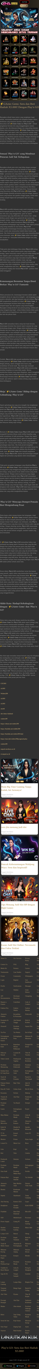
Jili (6, 66)
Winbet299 (4, 693)
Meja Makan (4, 1115)
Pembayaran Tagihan (17, 1060)
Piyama (15, 1294)
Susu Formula (16, 1078)
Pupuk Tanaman (16, 1239)
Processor (28, 1217)
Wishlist (15, 990)
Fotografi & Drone (28, 1045)
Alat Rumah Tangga (17, 1021)
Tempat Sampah (15, 1275)
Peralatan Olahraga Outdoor (28, 1309)
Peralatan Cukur (3, 1104)
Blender (27, 1256)
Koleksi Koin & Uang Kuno (5, 1072)
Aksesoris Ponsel (28, 1122)
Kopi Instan (17, 1320)
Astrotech (33, 66)
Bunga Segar (17, 1288)
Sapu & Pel (4, 1274)
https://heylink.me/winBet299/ (10, 729)
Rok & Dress (29, 1089)
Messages (28, 986)
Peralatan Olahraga (16, 1027)
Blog (26, 964)
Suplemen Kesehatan (28, 1301)
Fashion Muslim (27, 1009)
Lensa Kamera (15, 1122)
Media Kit (4, 968)
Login (24, 5)
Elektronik (28, 1014)
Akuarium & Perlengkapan (17, 1245)
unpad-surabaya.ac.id (8, 749)
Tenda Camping (28, 1197)
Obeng (27, 1233)
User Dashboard (28, 981)
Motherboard (17, 1217)
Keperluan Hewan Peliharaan (16, 1047)
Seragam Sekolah (16, 1178)
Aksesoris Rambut (3, 1184)
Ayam (27, 1327)
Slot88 (5, 77)
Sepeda (3, 1195)
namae (11, 1360)
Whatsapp (9, 1366)
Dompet (27, 1103)
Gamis (3, 1109)
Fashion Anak (15, 1072)
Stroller (27, 1171)
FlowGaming (6, 88)
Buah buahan (17, 1330)
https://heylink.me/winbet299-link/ (12, 734)
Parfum (15, 1093)
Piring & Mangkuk (28, 1269)
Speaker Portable (16, 1207)
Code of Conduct (27, 1003)
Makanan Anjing (16, 1251)
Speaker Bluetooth (28, 1128)
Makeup (27, 1093)
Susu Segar (4, 1327)
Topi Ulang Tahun (16, 1316)
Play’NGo (15, 55)
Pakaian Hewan (27, 1251)
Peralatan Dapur (3, 1257)
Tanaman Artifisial (3, 1289)
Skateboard (16, 1195)
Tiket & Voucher (27, 1054)
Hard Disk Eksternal (16, 1213)
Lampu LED (4, 1233)
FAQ (14, 964)
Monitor (3, 1139)
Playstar (24, 88)
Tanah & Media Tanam (5, 1245)
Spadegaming (6, 99)
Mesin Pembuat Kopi (5, 1263)
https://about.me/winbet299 (10, 724)
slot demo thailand (7, 714)
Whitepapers (29, 976)
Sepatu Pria (28, 1026)
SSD (2, 1217)
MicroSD (28, 1211)
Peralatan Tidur (3, 1166)
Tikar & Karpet (27, 1295)
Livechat (33, 1366)
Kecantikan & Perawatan (17, 1015)
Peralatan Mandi (16, 1166)
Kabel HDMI (29, 1205)
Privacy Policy (27, 959)
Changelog (28, 996)
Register (15, 980)
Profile (3, 986)
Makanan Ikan (28, 1245)
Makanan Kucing (3, 1251)
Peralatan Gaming (16, 1229)
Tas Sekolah (28, 1177)
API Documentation (5, 997)
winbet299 (4, 719)
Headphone (4, 1205)
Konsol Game (15, 1134)
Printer (15, 1139)
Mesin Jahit (28, 1227)
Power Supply (5, 1221)
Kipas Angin (29, 1139)
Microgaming (15, 77)
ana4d (3, 709)
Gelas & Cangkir (15, 1269)
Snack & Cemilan (3, 1078)
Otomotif (3, 1026)
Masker (3, 1306)
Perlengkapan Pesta (17, 1037)
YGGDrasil (33, 44)
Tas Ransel (16, 1103)
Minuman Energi (28, 1322)
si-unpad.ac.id (5, 754)
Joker (24, 55)
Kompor (16, 1256)
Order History (27, 991)
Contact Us (4, 964)
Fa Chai (24, 44)
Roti (2, 1153)
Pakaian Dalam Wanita (5, 1084)
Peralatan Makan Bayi (17, 1172)
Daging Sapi (17, 1327)
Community (17, 976)
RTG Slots (33, 88)
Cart (2, 990)
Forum (3, 976)
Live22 (33, 77)
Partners (15, 968)
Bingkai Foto (29, 1282)
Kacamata (4, 1093)
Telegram (21, 1366)
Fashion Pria (4, 1008)
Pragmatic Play (33, 55)
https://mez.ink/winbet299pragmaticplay (14, 739)
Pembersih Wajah (28, 1098)
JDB (15, 44)
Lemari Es (4, 1143)
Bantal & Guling (28, 1289)
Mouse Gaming (27, 1223)
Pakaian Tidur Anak (28, 1184)
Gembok (27, 1274)
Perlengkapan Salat (17, 1110)
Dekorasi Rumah (3, 1054)
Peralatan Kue (28, 1263)
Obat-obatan (17, 1306)
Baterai (15, 1233)
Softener (27, 1159)
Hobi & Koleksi (27, 1021)
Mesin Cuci (16, 1143)
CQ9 (6, 55)
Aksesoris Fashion (3, 1015)
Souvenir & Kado (4, 1045)
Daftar (24, 2)
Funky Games (33, 99)
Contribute (16, 1002)
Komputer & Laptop (4, 1021)
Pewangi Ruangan (3, 1301)
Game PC (28, 1133)
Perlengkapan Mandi (29, 1072)
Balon (2, 1314)
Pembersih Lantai (4, 1160)
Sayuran (3, 1330)
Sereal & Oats (5, 1320)
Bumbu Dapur (27, 1332)
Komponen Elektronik (16, 1066)
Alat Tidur (4, 1294)
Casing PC (16, 1221)
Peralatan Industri (28, 1066)
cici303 (3, 688)
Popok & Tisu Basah (28, 1078)
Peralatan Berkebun (28, 1060)
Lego (26, 1189)
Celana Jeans (17, 1089)
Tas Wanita (16, 1032)
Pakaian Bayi (5, 1177)
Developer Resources (16, 997)
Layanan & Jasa (16, 1054)
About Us (3, 958)
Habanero (5, 44)
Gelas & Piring (27, 1116)
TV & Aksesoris (3, 1134)
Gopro (27, 1201)
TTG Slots (24, 66)
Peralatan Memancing (4, 1066)
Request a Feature (3, 1003)
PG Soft (24, 77)
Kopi (14, 1149)
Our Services (17, 958)
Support (27, 972)
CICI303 (3, 683)
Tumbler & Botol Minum (5, 1269)
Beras (26, 1143)
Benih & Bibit (27, 1239)
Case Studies (17, 972)
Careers (27, 968)
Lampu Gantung (3, 1283)
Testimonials (4, 972)
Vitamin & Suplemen (4, 1098)
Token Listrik (5, 1059)
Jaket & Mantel (27, 1084)
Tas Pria (3, 1032)
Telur (15, 1153)
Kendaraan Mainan (16, 1191)
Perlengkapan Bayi (29, 1166)
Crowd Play (24, 99)
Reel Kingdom (15, 88)
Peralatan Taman (3, 1239)
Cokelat (27, 1153)
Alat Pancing (5, 1201)
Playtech (15, 99)
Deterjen (16, 1159)
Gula (2, 1149)
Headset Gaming (3, 1229)
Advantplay (15, 66)
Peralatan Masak (16, 1116)
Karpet (27, 1109)
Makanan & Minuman (28, 1037)
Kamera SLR (17, 1201)
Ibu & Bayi (28, 1032)
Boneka (3, 1189)
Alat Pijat (16, 1097)
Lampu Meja (17, 1282)
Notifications (17, 986)
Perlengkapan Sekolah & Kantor (5, 1038)
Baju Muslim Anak (17, 1184)
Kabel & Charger (3, 1128)
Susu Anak (4, 1171)
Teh (26, 1149)
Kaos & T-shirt (5, 1089)
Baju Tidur (16, 1083)
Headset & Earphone (16, 1128)
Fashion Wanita (15, 1009)
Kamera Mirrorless (4, 1122)
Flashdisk (3, 1211)
